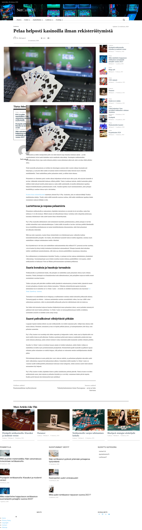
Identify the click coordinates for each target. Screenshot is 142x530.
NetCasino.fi (22, 38)
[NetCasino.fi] (15, 38)
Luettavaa (16, 26)
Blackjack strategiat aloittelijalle (121, 433)
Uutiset (17, 112)
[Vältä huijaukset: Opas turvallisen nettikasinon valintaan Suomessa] (103, 109)
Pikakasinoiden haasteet (116, 125)
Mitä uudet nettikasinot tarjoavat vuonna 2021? (70, 495)
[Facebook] (99, 514)
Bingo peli (112, 69)
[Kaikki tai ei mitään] (103, 102)
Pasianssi (111, 90)
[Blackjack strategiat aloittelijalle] (124, 420)
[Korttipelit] (103, 118)
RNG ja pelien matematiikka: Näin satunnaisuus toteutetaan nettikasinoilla (20, 460)
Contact (4, 525)
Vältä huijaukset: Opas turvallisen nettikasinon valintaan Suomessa (119, 110)
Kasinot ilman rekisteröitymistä (35, 194)
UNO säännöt (113, 80)
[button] (124, 20)
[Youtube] (109, 514)
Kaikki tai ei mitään (115, 101)
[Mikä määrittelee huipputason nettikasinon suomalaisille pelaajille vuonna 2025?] (103, 59)
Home (4, 518)
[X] (105, 514)
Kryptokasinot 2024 (115, 132)
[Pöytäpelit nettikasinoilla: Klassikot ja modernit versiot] (103, 48)
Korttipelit (112, 117)
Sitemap (4, 527)
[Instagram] (102, 514)
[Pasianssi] (103, 91)
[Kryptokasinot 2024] (103, 133)
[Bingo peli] (103, 71)
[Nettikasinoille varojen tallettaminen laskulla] (88, 420)
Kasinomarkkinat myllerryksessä (24, 388)
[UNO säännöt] (103, 81)
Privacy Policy (6, 520)
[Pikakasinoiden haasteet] (103, 126)
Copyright (5, 523)
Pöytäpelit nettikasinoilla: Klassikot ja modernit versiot (23, 125)
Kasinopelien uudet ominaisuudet (63, 478)
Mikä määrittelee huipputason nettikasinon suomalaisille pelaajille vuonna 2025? (23, 134)
